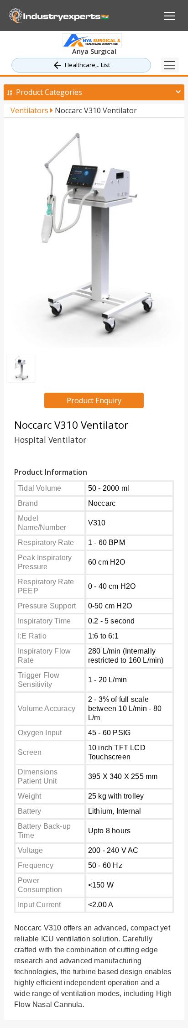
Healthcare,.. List (87, 65)
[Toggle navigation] (170, 65)
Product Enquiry (94, 400)
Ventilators (30, 110)
